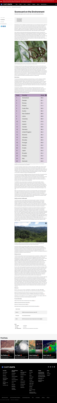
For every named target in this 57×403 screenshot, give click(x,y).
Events (48, 372)
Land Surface (14, 381)
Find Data (4, 370)
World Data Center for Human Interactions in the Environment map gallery (27, 306)
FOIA (32, 397)
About (38, 4)
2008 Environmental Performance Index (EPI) (22, 302)
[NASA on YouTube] (54, 366)
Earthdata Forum (23, 374)
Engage (33, 4)
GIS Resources (23, 384)
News (48, 370)
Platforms (4, 375)
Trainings (22, 377)
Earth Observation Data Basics (23, 373)
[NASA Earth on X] (52, 366)
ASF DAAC (31, 372)
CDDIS (30, 375)
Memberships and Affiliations (41, 381)
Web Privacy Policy (5, 397)
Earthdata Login (5, 385)
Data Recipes (23, 382)
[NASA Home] (2, 4)
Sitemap (43, 397)
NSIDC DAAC (31, 383)
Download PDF (19, 21)
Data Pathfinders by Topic (15, 371)
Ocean (13, 382)
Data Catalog (5, 372)
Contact (48, 375)
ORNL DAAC (31, 384)
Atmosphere (14, 373)
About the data (19, 18)
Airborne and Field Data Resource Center (32, 393)
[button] (31, 51)
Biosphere (13, 374)
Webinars (22, 376)
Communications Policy (26, 397)
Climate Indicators (14, 376)
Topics (20, 4)
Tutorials (22, 379)
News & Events (43, 4)
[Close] (56, 1)
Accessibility (38, 397)
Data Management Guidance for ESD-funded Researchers (41, 373)
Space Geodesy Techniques (5, 379)
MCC (27, 304)
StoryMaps (22, 385)
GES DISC (31, 378)
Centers (29, 4)
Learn (25, 4)
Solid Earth (13, 384)
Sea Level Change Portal (32, 390)
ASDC (30, 373)
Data (16, 4)
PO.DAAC (30, 388)
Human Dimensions (15, 379)
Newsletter (48, 373)
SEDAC (33, 300)
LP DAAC (30, 380)
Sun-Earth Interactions (13, 386)
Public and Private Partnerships (41, 378)
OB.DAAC (30, 386)
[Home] (8, 4)
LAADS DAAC (31, 381)
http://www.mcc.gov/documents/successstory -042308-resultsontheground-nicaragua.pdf (29, 293)
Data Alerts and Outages (5, 383)
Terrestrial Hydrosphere (14, 389)
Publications (22, 387)
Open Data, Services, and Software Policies (41, 376)
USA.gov (48, 397)
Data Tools (4, 373)
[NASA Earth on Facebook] (48, 366)
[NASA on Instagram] (50, 366)
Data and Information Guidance (15, 397)
